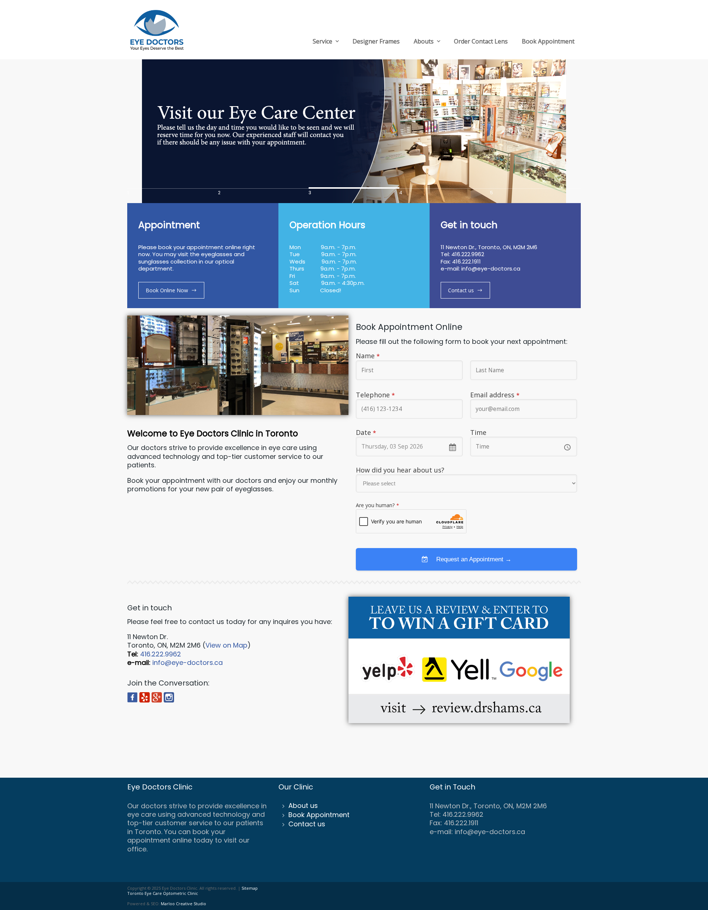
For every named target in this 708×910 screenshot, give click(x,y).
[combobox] (409, 446)
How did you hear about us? (400, 470)
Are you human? (377, 505)
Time (478, 432)
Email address (495, 394)
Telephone (375, 394)
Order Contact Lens (481, 41)
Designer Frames (376, 41)
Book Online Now (167, 290)
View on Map (226, 645)
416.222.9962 (160, 654)
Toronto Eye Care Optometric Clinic (162, 893)
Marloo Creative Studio (183, 903)
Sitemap (250, 888)
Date (366, 432)
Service (322, 41)
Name (368, 355)
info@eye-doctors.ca (187, 662)
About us (303, 805)
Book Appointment (548, 41)
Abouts (424, 41)
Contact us (461, 290)
